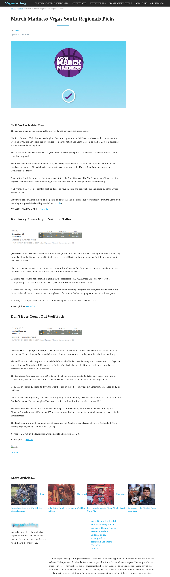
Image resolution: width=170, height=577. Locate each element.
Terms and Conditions (101, 541)
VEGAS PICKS (141, 3)
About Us (95, 545)
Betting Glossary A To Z (102, 524)
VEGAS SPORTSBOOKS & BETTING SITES (51, 3)
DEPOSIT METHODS (98, 3)
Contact (94, 548)
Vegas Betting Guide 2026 (103, 521)
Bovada (57, 203)
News (20, 8)
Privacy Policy (98, 538)
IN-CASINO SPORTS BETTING (120, 3)
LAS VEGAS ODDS (79, 3)
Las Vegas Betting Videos (103, 528)
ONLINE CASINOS (157, 3)
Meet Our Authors (99, 531)
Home (13, 8)
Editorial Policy (98, 535)
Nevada (44, 209)
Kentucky (30, 306)
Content (17, 30)
